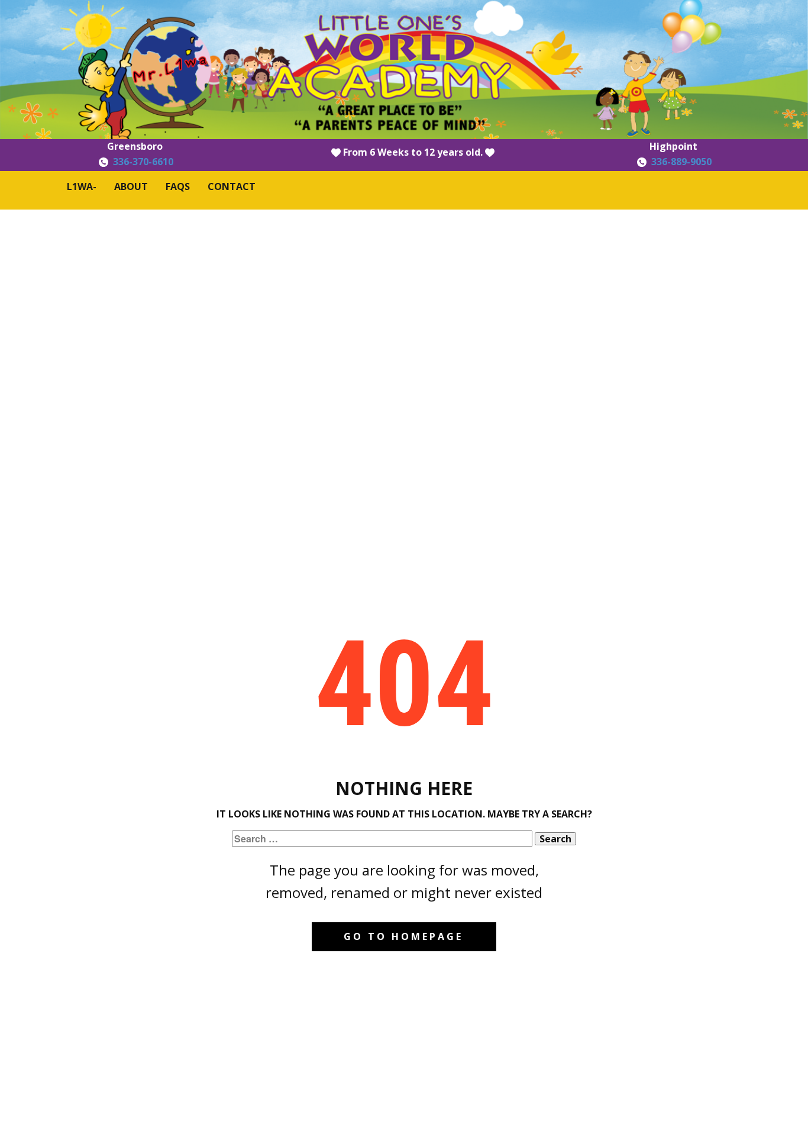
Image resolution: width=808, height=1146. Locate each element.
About (131, 186)
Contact (232, 186)
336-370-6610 (143, 161)
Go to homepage (403, 936)
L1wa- (81, 186)
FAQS (178, 186)
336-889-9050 (681, 161)
